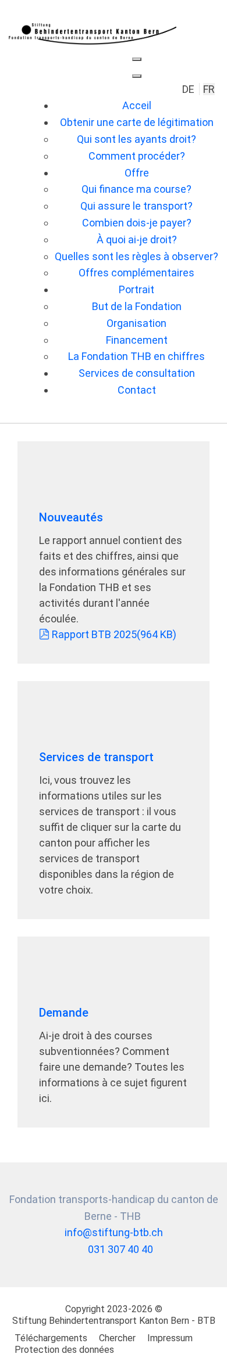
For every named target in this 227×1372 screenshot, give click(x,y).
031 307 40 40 (120, 1249)
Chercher (117, 1338)
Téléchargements (51, 1338)
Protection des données (64, 1349)
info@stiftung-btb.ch (114, 1232)
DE (189, 89)
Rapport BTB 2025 (113, 634)
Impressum (170, 1338)
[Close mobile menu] (136, 76)
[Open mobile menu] (136, 59)
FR (209, 89)
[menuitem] (136, 105)
